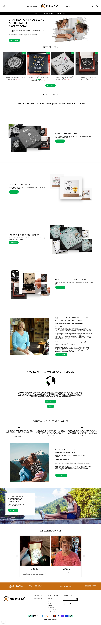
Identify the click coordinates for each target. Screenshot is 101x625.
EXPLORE (60, 141)
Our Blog (50, 603)
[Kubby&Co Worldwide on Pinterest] (70, 604)
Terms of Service (52, 609)
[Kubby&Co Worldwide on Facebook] (67, 604)
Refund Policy (51, 607)
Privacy (50, 605)
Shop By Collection (32, 6)
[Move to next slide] (84, 556)
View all (50, 85)
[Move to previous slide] (17, 556)
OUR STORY (50, 402)
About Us (50, 598)
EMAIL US (13, 510)
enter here (61, 354)
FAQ (49, 601)
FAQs (50, 406)
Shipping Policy (51, 611)
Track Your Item (68, 6)
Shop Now (14, 40)
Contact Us (50, 600)
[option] (19, 431)
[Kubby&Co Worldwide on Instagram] (64, 604)
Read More (61, 475)
